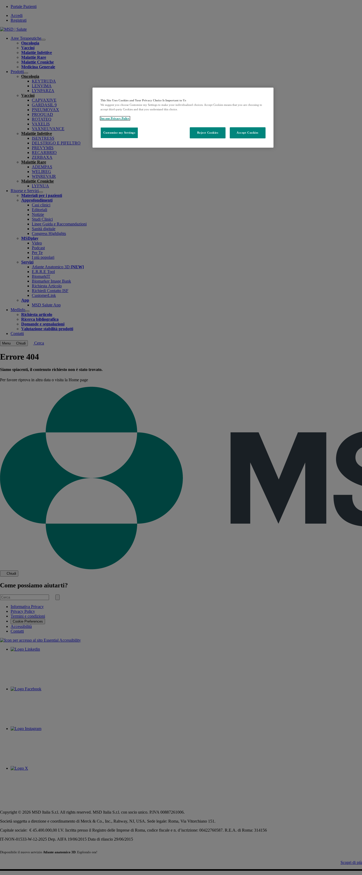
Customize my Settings (119, 132)
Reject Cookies (207, 132)
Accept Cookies (247, 132)
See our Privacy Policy (115, 118)
